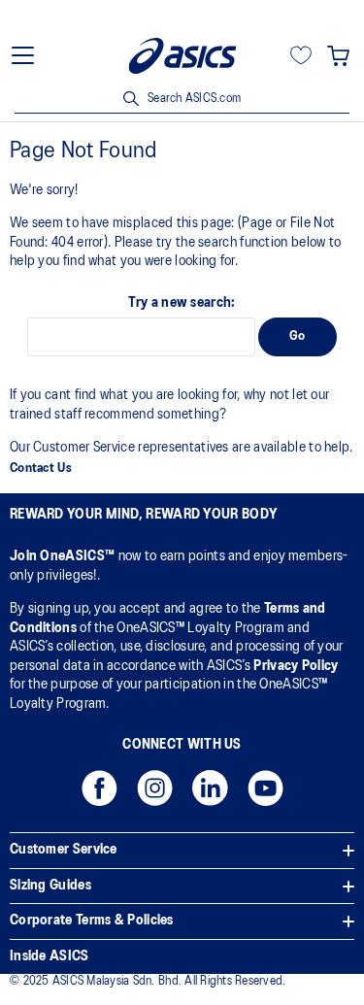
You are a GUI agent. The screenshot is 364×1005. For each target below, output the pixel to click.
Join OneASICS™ (64, 556)
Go (297, 336)
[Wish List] (300, 55)
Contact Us (41, 468)
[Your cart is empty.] (338, 55)
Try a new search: (181, 303)
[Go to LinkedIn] (210, 794)
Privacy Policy (295, 666)
